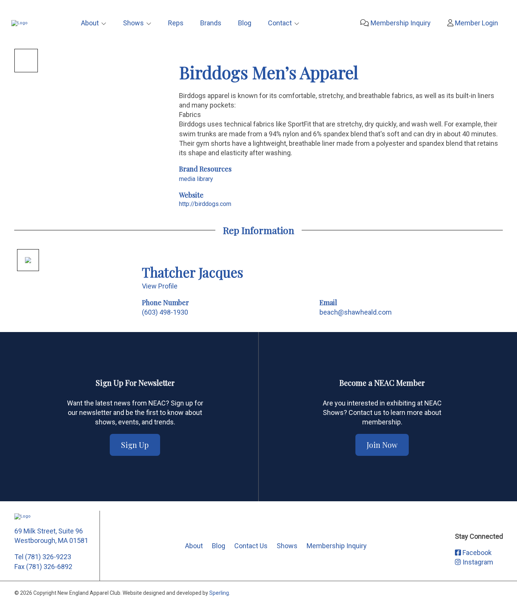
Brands (210, 23)
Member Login (475, 23)
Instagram (477, 562)
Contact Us (251, 546)
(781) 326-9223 (48, 557)
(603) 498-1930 (165, 312)
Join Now (382, 445)
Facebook (476, 553)
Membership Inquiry (400, 23)
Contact (280, 23)
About (90, 23)
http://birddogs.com (205, 203)
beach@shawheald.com (355, 312)
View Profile (160, 286)
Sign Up (135, 445)
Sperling (219, 593)
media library (196, 178)
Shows (133, 23)
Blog (244, 23)
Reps (176, 23)
